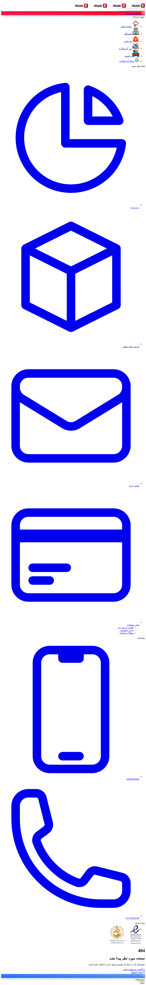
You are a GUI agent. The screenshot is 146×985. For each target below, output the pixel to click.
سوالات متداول (126, 633)
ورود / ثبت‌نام (138, 17)
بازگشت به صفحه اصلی (133, 969)
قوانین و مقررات (125, 627)
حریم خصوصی (126, 630)
